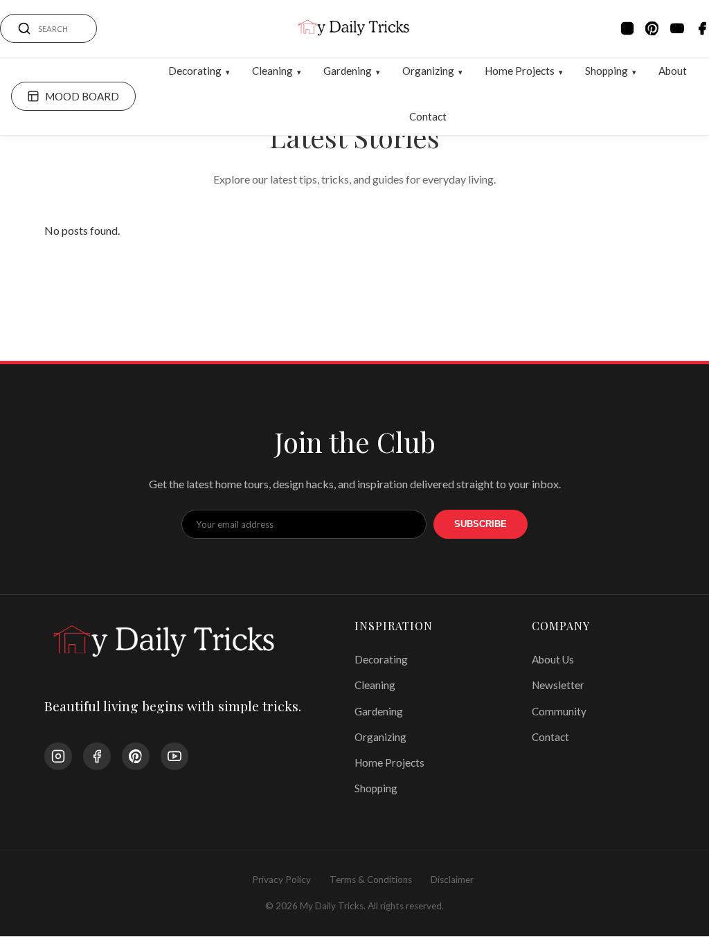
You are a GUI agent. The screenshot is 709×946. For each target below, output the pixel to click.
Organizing (428, 70)
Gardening (347, 70)
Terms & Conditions (371, 879)
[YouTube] (677, 28)
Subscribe (480, 524)
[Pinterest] (652, 28)
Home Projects (520, 70)
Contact (428, 116)
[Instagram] (627, 28)
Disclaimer (452, 879)
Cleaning (272, 70)
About (672, 70)
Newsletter (558, 685)
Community (559, 711)
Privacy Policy (281, 879)
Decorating (195, 70)
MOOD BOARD (82, 96)
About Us (553, 659)
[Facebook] (702, 28)
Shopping (606, 70)
